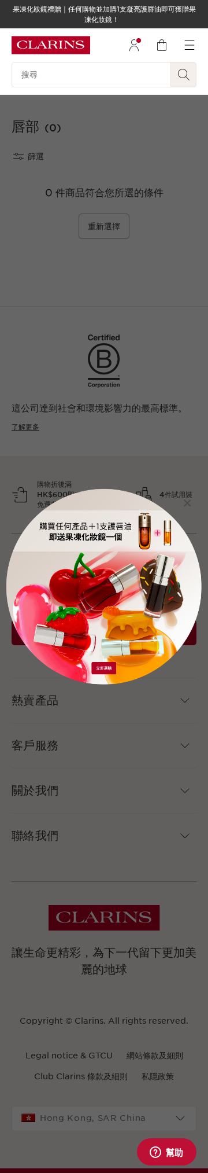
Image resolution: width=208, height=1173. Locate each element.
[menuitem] (134, 45)
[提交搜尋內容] (183, 74)
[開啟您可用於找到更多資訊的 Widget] (166, 1152)
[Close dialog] (187, 503)
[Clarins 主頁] (51, 45)
